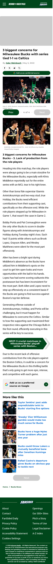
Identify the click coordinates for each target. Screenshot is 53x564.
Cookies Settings (11, 538)
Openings (37, 508)
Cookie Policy (9, 528)
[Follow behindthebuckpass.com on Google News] (46, 384)
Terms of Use (39, 523)
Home (5, 487)
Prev (10, 112)
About (5, 508)
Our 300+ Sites (40, 513)
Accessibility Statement (15, 533)
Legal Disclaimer (41, 528)
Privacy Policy (9, 523)
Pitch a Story (39, 518)
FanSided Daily (10, 518)
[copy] (19, 68)
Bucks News (16, 487)
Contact (6, 513)
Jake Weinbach (13, 63)
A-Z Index (37, 533)
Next (42, 112)
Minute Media (16, 545)
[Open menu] (4, 4)
